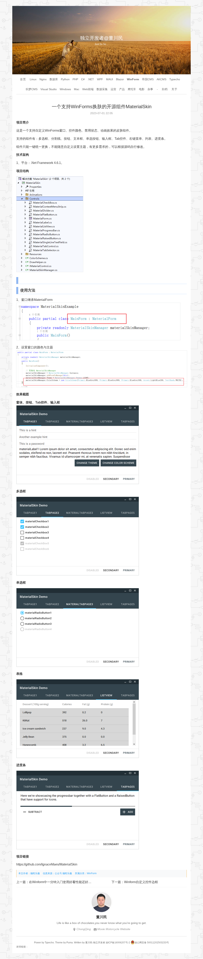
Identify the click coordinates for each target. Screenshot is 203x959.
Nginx (43, 79)
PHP (75, 79)
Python (65, 79)
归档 (165, 89)
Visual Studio (48, 89)
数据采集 (102, 89)
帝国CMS (148, 79)
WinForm (133, 79)
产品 (122, 89)
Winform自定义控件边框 (141, 882)
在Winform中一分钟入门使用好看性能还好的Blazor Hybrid (70, 882)
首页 (23, 79)
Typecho (174, 79)
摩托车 (132, 89)
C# (83, 79)
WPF (100, 79)
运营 (113, 89)
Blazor (120, 79)
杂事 (150, 89)
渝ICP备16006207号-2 (118, 942)
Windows (65, 89)
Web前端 (88, 89)
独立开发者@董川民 (101, 38)
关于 (174, 89)
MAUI (109, 79)
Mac (76, 89)
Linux (33, 79)
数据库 (54, 79)
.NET (91, 79)
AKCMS (161, 79)
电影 (142, 89)
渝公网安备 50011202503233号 (152, 942)
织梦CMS (31, 89)
